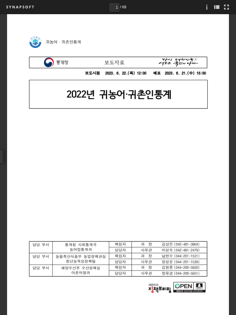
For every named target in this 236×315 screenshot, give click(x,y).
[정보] (207, 7)
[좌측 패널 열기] (217, 7)
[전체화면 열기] (226, 7)
